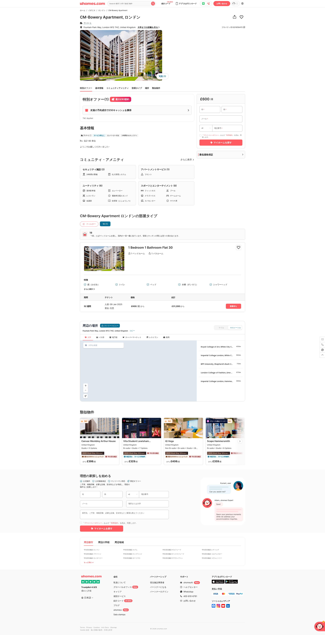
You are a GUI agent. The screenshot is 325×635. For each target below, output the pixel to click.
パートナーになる (158, 587)
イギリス (91, 10)
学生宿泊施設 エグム (130, 550)
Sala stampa (119, 614)
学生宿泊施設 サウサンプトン (172, 558)
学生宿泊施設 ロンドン (92, 550)
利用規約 (229, 135)
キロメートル (235, 327)
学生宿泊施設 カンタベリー (93, 558)
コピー (132, 330)
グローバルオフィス (125, 587)
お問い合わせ (221, 3)
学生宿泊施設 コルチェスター (212, 554)
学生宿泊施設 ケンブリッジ (132, 554)
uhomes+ (120, 610)
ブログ (116, 605)
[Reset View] (85, 396)
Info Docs (105, 627)
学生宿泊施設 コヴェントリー (212, 558)
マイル (221, 327)
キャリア (117, 591)
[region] (138, 370)
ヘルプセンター (190, 587)
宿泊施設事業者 (157, 582)
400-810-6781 (190, 596)
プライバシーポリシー (211, 135)
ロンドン (101, 10)
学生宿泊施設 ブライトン (92, 554)
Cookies (96, 627)
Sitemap (113, 627)
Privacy (89, 627)
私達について (119, 582)
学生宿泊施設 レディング (210, 550)
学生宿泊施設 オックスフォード (173, 554)
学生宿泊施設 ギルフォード (171, 550)
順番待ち (233, 306)
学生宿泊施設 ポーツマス (131, 558)
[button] (186, 3)
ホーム (82, 10)
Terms (82, 627)
